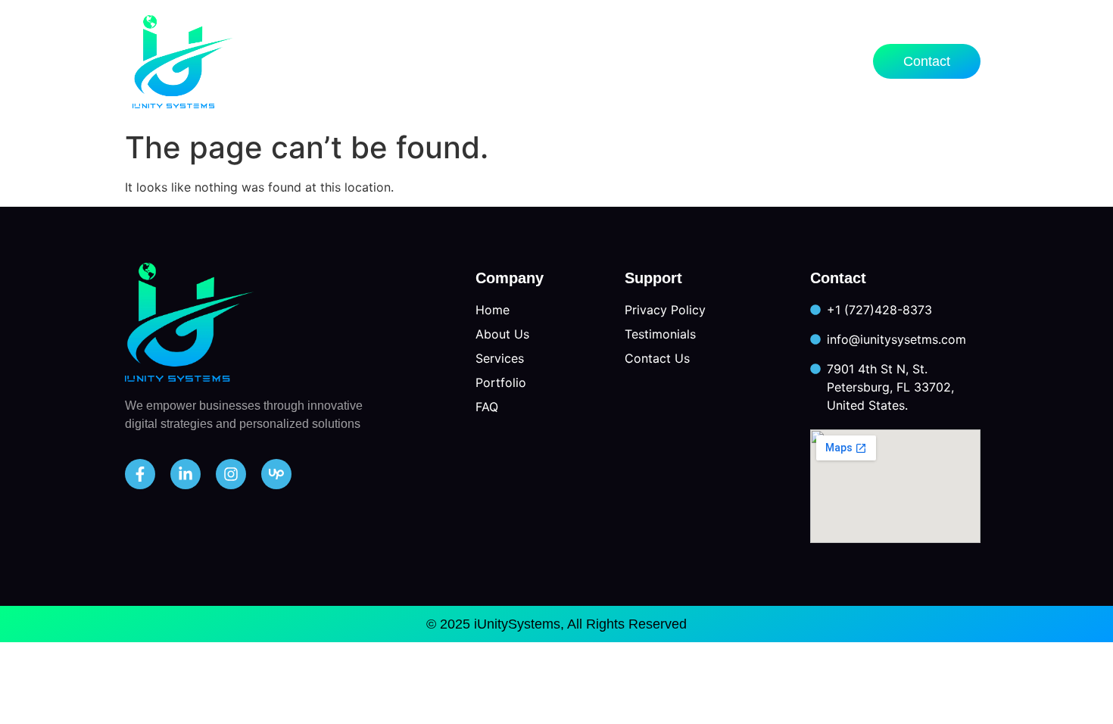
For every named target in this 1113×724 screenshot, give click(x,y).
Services (588, 61)
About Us (493, 61)
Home (407, 61)
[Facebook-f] (140, 474)
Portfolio (698, 61)
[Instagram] (231, 474)
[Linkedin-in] (185, 474)
